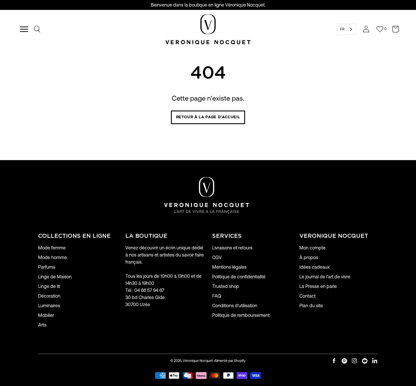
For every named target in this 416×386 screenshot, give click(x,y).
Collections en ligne (74, 236)
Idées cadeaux (314, 267)
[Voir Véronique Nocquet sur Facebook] (334, 361)
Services (227, 236)
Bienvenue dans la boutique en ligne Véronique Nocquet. (208, 5)
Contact (307, 296)
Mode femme (52, 247)
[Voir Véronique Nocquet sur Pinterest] (344, 361)
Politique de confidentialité (238, 276)
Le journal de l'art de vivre (324, 276)
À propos (308, 257)
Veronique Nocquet (333, 236)
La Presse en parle (318, 286)
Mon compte (312, 247)
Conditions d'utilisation (234, 305)
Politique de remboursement (241, 315)
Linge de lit (49, 286)
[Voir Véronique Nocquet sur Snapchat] (375, 361)
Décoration (49, 296)
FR (342, 29)
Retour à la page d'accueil (208, 117)
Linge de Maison (55, 276)
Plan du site (311, 305)
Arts (42, 325)
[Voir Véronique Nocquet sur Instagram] (354, 361)
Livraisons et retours (232, 247)
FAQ (216, 296)
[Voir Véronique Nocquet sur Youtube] (365, 361)
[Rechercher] (37, 29)
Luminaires (49, 305)
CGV (217, 257)
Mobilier (46, 315)
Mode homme (52, 257)
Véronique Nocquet (198, 360)
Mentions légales (229, 267)
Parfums (46, 267)
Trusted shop (225, 286)
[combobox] (346, 29)
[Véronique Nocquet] (208, 29)
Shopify (239, 360)
